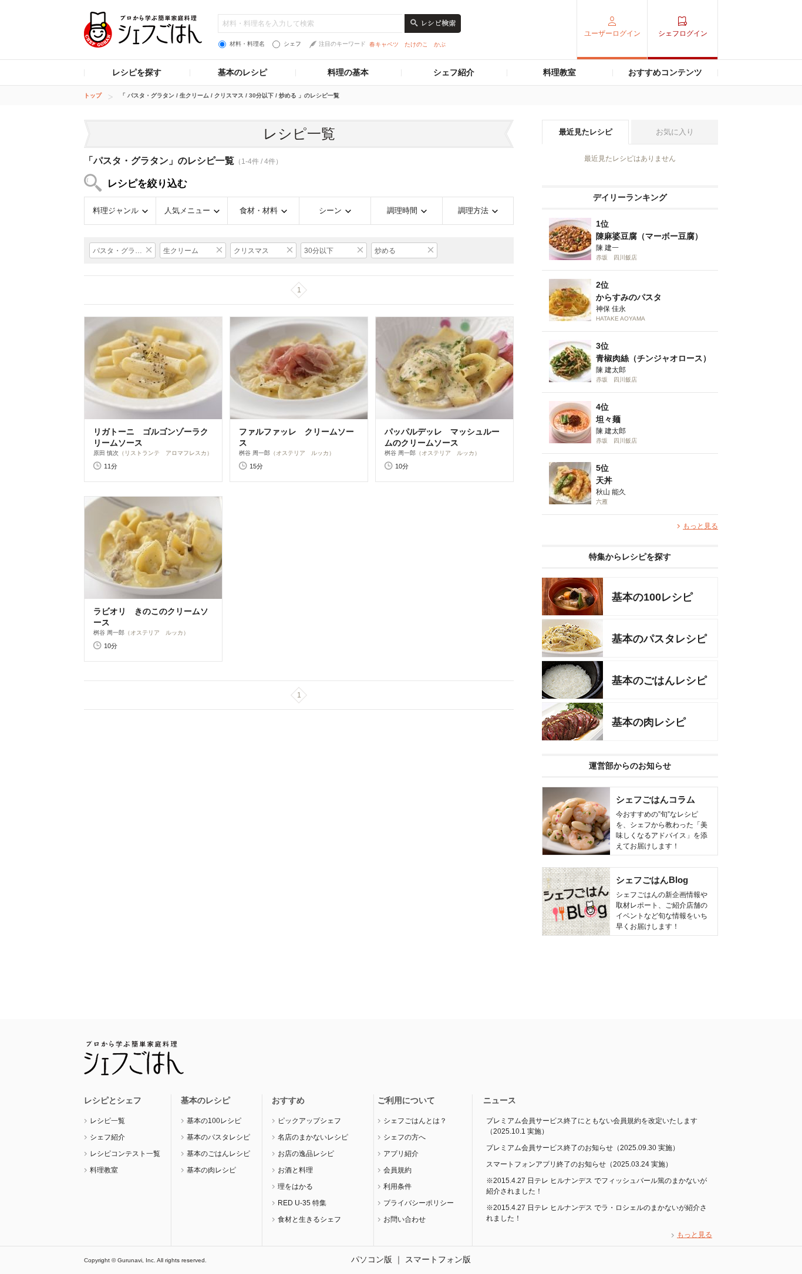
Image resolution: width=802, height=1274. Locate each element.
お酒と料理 (295, 1170)
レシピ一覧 (107, 1121)
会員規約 (397, 1170)
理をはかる (295, 1186)
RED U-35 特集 (302, 1203)
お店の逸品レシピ (306, 1154)
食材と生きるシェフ (309, 1219)
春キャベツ (384, 44)
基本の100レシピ (214, 1121)
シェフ (292, 44)
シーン (330, 210)
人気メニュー (187, 210)
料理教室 (559, 72)
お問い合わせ (404, 1219)
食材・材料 (259, 210)
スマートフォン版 (438, 1259)
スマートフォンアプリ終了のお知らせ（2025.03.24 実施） (579, 1164)
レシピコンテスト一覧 (125, 1154)
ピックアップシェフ (309, 1121)
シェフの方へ (404, 1137)
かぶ (440, 44)
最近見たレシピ (585, 131)
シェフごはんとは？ (415, 1121)
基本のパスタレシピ (218, 1137)
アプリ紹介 (401, 1154)
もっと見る (700, 526)
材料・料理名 (247, 44)
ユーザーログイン (612, 33)
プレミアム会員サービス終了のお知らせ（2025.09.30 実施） (582, 1148)
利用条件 (397, 1186)
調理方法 (473, 210)
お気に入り (675, 131)
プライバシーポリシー (418, 1203)
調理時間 (402, 210)
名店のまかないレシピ (313, 1137)
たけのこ (416, 44)
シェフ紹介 (453, 72)
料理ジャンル (116, 210)
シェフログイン (682, 33)
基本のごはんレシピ (218, 1154)
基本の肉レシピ (211, 1170)
